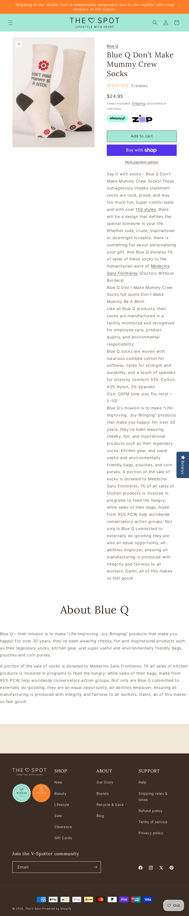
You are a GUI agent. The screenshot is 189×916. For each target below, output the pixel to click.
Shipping (138, 103)
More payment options (141, 162)
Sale (58, 816)
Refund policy (151, 811)
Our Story (104, 782)
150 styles (146, 209)
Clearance (63, 827)
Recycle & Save (110, 804)
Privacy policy (151, 833)
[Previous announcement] (9, 6)
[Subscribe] (95, 867)
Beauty (60, 793)
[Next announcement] (179, 6)
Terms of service (153, 822)
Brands (102, 793)
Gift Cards (63, 838)
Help (142, 782)
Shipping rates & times (153, 796)
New (58, 782)
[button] (10, 22)
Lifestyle (61, 804)
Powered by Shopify (57, 908)
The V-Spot (33, 908)
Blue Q (112, 46)
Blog (100, 816)
